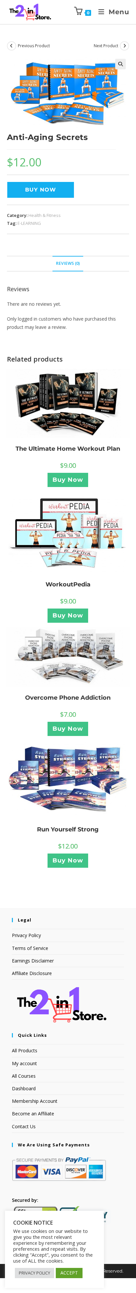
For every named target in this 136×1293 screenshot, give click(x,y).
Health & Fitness (44, 215)
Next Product (106, 46)
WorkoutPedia (68, 584)
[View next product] (124, 46)
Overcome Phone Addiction (68, 697)
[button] (120, 64)
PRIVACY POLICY (34, 1273)
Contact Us (24, 1126)
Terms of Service (30, 948)
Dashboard (24, 1088)
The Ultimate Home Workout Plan (68, 448)
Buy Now (40, 190)
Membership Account (34, 1101)
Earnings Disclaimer (33, 961)
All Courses (24, 1076)
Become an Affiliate (33, 1113)
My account (24, 1063)
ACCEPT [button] (69, 1273)
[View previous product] (11, 46)
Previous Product (34, 46)
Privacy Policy (26, 935)
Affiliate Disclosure (32, 973)
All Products (24, 1050)
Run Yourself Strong (68, 829)
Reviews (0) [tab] (68, 263)
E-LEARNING (29, 223)
